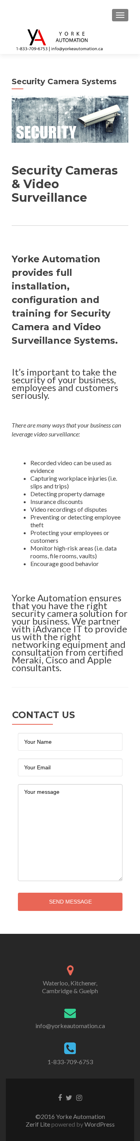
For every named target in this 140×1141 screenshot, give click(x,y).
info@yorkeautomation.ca (70, 1025)
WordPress (99, 1124)
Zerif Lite (38, 1124)
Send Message (70, 902)
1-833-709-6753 (70, 1061)
